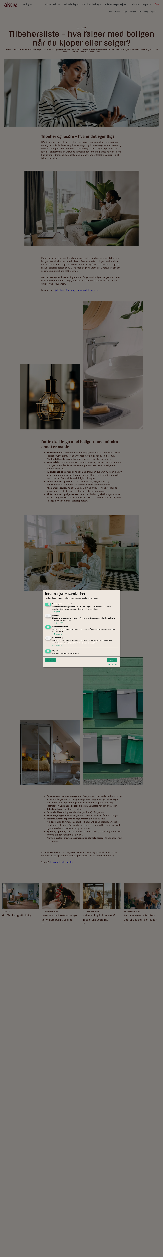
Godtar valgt (51, 660)
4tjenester (57, 611)
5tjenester (57, 634)
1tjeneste (57, 645)
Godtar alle (112, 660)
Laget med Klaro (112, 664)
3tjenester (57, 623)
